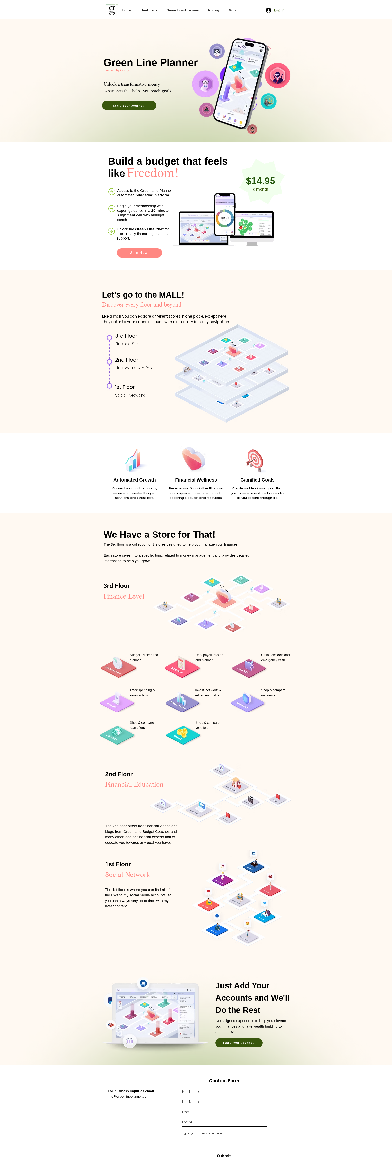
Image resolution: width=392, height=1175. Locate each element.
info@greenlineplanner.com (128, 1096)
